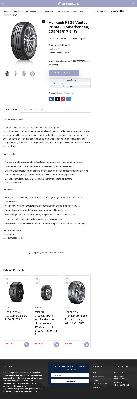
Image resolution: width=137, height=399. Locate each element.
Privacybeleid (120, 373)
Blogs (95, 380)
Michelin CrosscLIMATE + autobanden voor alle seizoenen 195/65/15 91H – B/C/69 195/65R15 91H (46, 323)
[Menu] (3, 3)
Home (5, 12)
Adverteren (98, 387)
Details (86, 61)
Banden (16, 12)
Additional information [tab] (33, 109)
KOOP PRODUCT (64, 72)
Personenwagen (33, 12)
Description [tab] (11, 109)
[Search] (133, 3)
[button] (43, 21)
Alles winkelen (99, 376)
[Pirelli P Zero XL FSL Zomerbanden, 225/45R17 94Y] (17, 293)
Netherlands (65, 83)
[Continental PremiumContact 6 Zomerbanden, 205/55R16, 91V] (77, 293)
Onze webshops (100, 384)
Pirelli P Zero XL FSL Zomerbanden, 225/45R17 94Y (16, 315)
